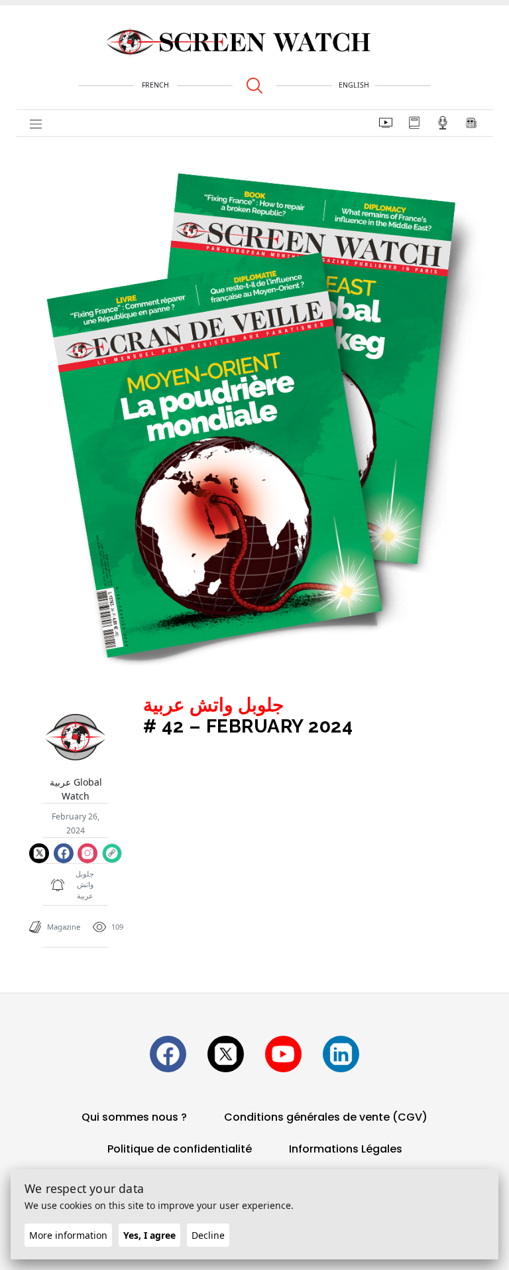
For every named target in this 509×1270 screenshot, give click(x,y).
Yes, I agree (149, 1235)
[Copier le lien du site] (111, 853)
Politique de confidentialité (179, 1149)
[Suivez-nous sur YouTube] (283, 1054)
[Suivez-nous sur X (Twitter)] (225, 1054)
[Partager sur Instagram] (87, 853)
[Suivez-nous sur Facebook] (168, 1054)
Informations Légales (345, 1149)
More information (68, 1235)
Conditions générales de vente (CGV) (325, 1117)
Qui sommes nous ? (134, 1117)
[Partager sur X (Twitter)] (39, 853)
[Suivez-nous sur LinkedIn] (341, 1054)
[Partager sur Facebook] (64, 853)
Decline (208, 1235)
